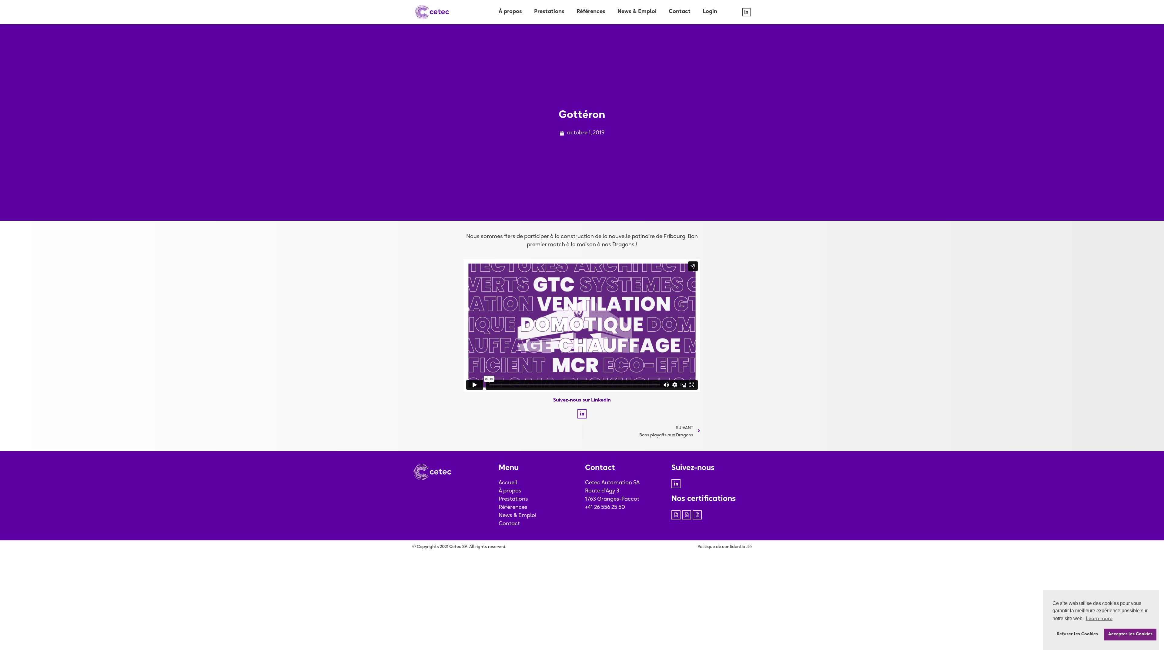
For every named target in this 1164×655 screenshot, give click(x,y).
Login (710, 12)
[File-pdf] (676, 514)
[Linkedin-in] (746, 12)
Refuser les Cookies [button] (1077, 634)
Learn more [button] (1099, 618)
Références (591, 12)
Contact (680, 12)
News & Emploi (637, 12)
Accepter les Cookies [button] (1130, 634)
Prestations (549, 12)
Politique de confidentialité (724, 547)
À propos (510, 12)
